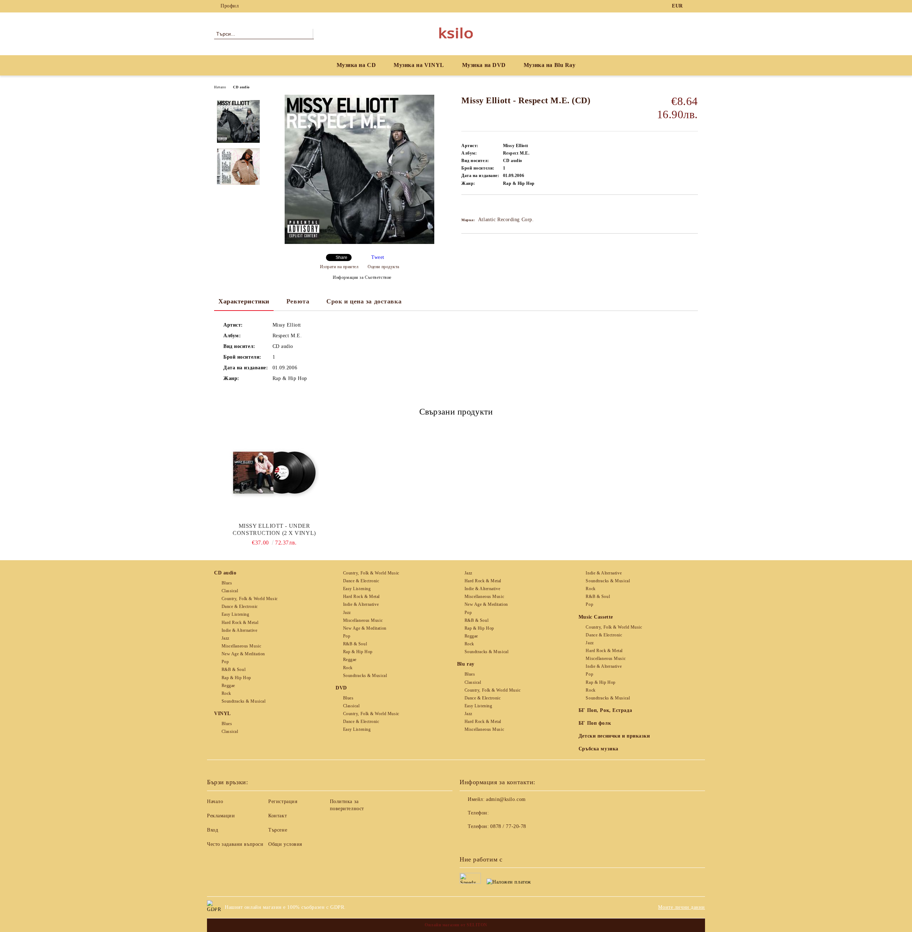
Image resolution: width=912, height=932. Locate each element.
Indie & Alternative (239, 630)
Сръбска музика (598, 748)
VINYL (222, 713)
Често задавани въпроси (235, 844)
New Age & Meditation (243, 653)
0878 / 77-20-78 (508, 826)
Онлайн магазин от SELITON (456, 924)
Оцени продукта (383, 266)
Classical (230, 590)
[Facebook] (694, 6)
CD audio (241, 87)
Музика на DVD (484, 65)
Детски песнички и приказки (614, 736)
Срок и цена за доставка (363, 301)
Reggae (228, 685)
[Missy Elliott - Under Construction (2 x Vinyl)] (274, 472)
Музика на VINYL (419, 65)
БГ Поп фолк (595, 723)
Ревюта (297, 301)
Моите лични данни (681, 907)
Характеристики (243, 301)
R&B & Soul (233, 669)
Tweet (377, 257)
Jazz (225, 638)
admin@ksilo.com (505, 799)
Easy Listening (235, 614)
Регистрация (282, 801)
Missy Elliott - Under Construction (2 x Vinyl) (274, 529)
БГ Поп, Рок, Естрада (605, 710)
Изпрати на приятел (339, 266)
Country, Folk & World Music (250, 598)
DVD (341, 688)
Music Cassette (596, 617)
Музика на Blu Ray (550, 65)
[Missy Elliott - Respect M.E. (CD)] (359, 242)
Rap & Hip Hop (236, 677)
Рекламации (221, 815)
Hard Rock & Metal (240, 622)
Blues (227, 582)
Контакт (277, 815)
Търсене (277, 830)
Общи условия (285, 844)
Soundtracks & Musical (243, 701)
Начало (220, 87)
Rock (226, 693)
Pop (225, 661)
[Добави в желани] (475, 207)
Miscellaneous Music (241, 646)
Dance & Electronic (240, 606)
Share (341, 257)
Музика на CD (356, 65)
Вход (212, 830)
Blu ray (466, 664)
